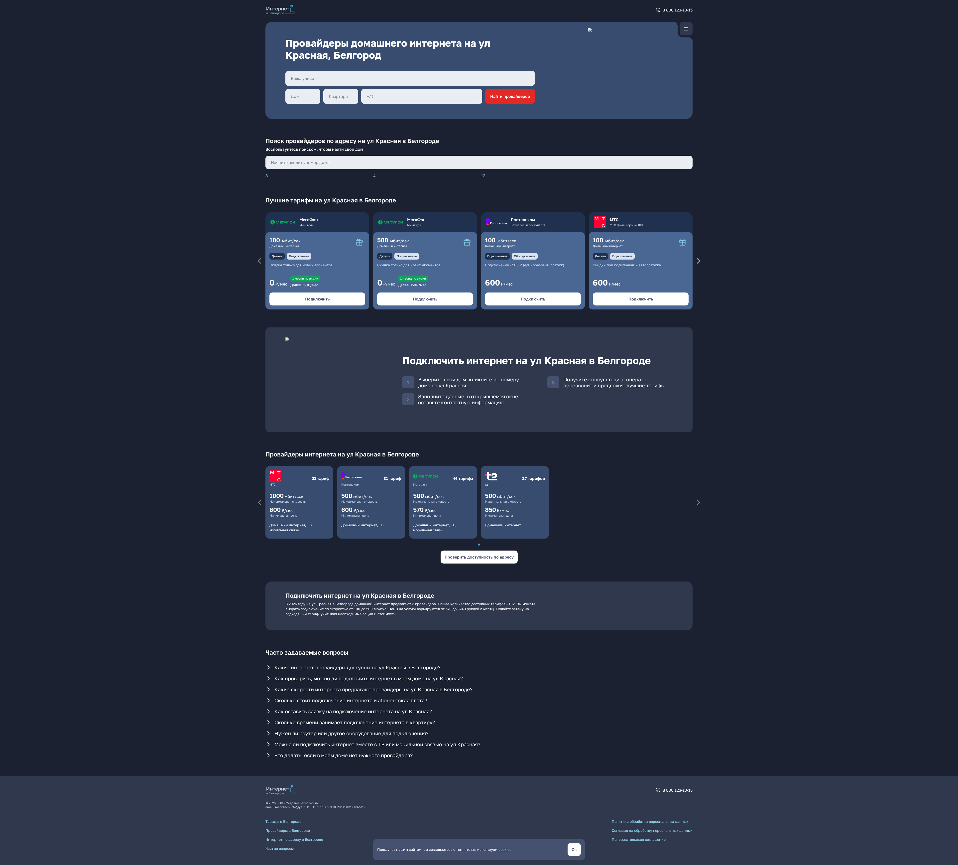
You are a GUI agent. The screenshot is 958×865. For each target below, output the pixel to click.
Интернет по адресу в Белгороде (294, 839)
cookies (504, 849)
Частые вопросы (279, 848)
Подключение (299, 256)
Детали (277, 256)
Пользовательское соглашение (639, 839)
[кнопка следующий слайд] (699, 261)
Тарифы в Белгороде (283, 821)
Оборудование (524, 256)
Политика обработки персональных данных (650, 821)
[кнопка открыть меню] (686, 28)
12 (483, 175)
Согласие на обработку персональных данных (652, 830)
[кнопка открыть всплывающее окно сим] (359, 242)
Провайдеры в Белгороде (287, 830)
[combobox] (410, 78)
